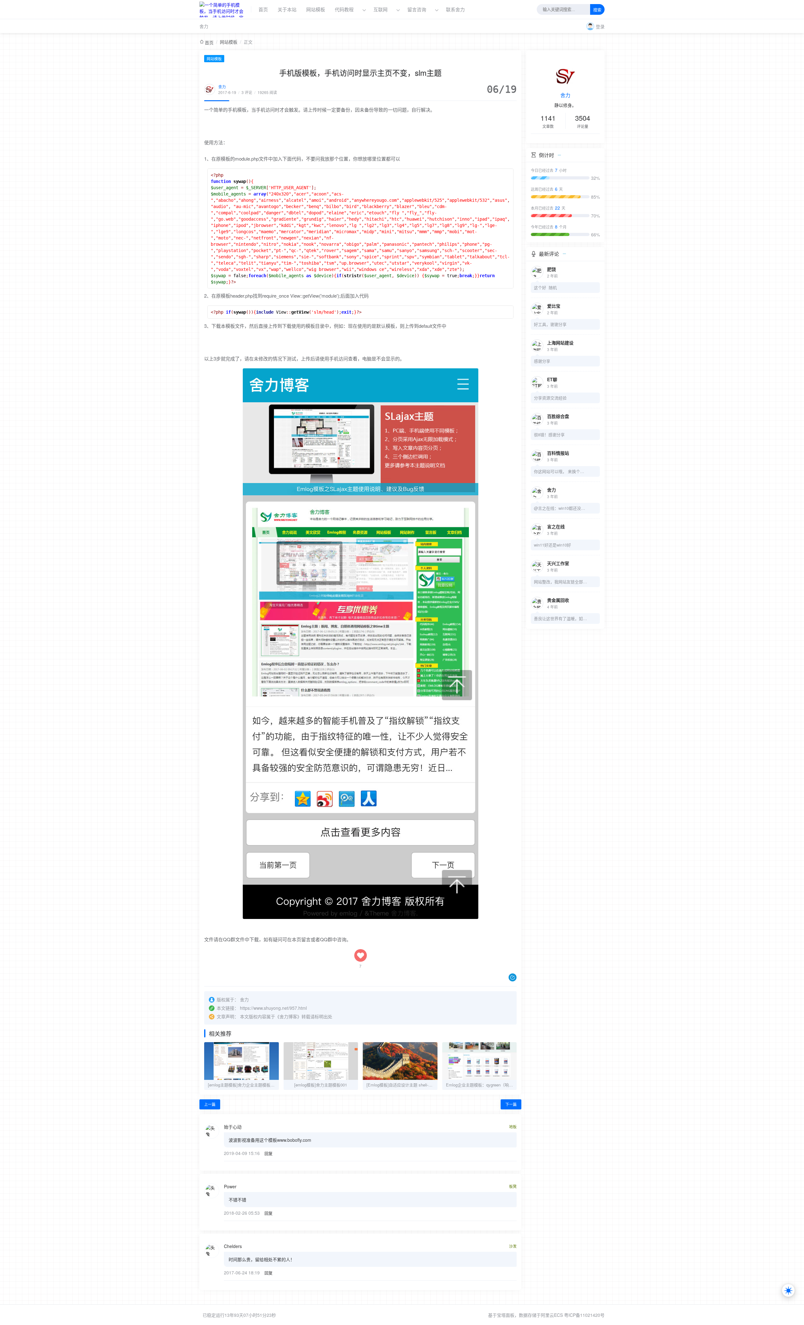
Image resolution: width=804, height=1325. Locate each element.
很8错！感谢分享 (549, 434)
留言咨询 (417, 9)
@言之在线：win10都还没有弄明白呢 (560, 508)
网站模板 (315, 9)
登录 (600, 26)
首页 (263, 9)
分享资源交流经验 (550, 398)
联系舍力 (455, 9)
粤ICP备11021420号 (584, 1315)
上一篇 (209, 1104)
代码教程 (344, 9)
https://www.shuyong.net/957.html (273, 1008)
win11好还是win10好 (552, 545)
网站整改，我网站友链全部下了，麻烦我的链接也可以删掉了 (560, 582)
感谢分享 (542, 361)
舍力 (203, 26)
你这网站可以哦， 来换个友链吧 (560, 471)
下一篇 (511, 1104)
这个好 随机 (545, 287)
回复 (268, 1153)
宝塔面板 (505, 1315)
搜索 (597, 10)
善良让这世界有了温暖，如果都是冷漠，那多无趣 (560, 618)
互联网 (380, 9)
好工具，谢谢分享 (550, 324)
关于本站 (287, 9)
